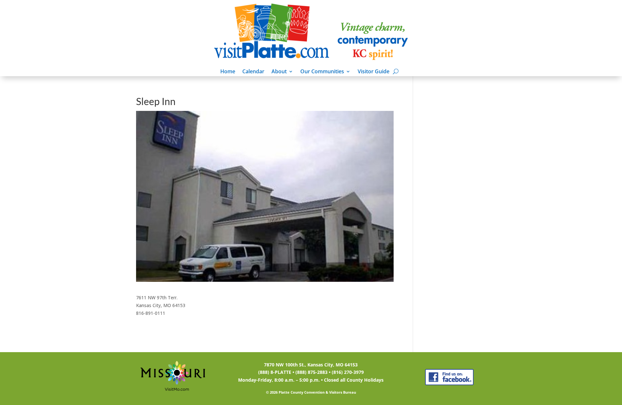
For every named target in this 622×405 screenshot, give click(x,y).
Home (227, 72)
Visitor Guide (373, 72)
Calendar (253, 72)
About (279, 72)
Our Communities (322, 72)
